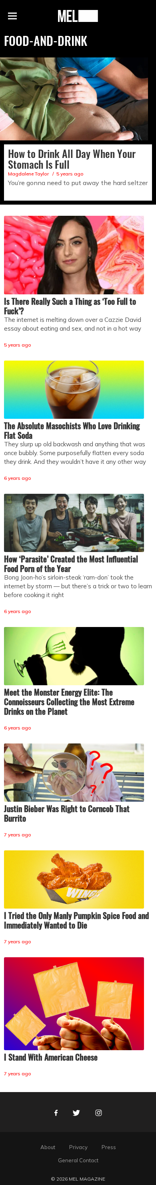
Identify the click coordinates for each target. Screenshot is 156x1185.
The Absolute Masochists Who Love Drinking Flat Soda (72, 430)
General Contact (78, 1160)
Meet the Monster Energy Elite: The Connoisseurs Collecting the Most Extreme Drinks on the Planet (69, 701)
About (47, 1147)
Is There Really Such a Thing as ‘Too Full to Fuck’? (70, 306)
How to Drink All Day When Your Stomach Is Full (72, 159)
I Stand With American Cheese (51, 1057)
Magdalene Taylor (28, 174)
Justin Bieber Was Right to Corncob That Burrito (67, 813)
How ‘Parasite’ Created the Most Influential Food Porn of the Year (71, 563)
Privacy (78, 1147)
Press (109, 1147)
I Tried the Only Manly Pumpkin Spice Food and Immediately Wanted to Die (76, 920)
